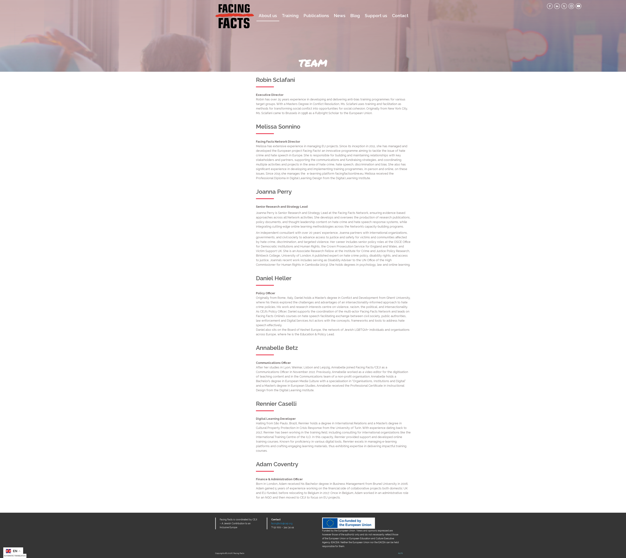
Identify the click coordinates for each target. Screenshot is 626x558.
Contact (400, 15)
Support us (376, 15)
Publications (316, 15)
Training (290, 15)
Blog (355, 15)
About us (268, 15)
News (339, 15)
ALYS (400, 553)
